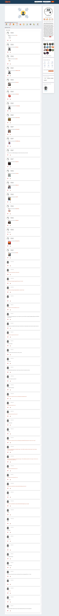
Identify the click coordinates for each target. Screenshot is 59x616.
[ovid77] (9, 198)
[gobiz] (9, 60)
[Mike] (50, 44)
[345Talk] (47, 50)
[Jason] (52, 44)
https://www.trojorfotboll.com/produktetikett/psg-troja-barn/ (16, 486)
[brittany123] (9, 131)
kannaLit (17, 82)
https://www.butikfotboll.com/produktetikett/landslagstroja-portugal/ (18, 503)
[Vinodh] (44, 47)
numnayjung (18, 105)
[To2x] (9, 37)
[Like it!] (7, 40)
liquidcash (17, 208)
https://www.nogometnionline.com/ (12, 334)
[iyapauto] (9, 163)
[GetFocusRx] (9, 119)
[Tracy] (52, 50)
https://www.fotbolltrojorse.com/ (12, 468)
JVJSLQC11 (45, 90)
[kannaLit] (9, 84)
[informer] (52, 47)
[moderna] (47, 53)
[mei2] (44, 50)
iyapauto (17, 161)
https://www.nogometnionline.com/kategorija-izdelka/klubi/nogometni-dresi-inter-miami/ (21, 440)
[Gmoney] (9, 175)
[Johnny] (47, 47)
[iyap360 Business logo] (7, 1)
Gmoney (17, 173)
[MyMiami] (9, 222)
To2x (16, 35)
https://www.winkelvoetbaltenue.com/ (13, 307)
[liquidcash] (9, 210)
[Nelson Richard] (44, 53)
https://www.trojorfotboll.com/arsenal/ (13, 272)
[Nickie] (47, 44)
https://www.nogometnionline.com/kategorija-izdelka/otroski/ (17, 396)
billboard (17, 185)
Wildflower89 (18, 70)
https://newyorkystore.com (11, 405)
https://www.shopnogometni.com (12, 477)
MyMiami (17, 220)
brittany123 (17, 129)
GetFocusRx (18, 117)
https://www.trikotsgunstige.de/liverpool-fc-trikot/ (15, 281)
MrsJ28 (17, 252)
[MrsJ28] (9, 254)
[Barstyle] (50, 50)
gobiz (16, 58)
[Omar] (44, 44)
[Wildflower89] (9, 72)
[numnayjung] (9, 107)
